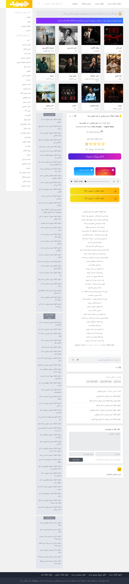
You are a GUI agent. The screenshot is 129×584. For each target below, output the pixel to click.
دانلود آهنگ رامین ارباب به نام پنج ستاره (50, 127)
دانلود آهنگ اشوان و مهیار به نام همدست (50, 411)
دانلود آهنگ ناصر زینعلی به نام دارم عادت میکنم (50, 508)
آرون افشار (26, 49)
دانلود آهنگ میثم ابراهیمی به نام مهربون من (50, 481)
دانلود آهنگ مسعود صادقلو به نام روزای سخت (50, 370)
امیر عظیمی (26, 97)
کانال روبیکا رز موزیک (95, 156)
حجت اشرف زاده (24, 172)
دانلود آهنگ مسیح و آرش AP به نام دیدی (49, 488)
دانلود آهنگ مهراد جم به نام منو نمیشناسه (51, 377)
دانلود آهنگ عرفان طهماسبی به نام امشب (50, 384)
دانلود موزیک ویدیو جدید (97, 574)
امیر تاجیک (26, 88)
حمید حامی (26, 181)
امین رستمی (26, 106)
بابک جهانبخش (25, 124)
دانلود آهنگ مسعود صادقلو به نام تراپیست (50, 436)
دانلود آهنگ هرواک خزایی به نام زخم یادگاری (50, 134)
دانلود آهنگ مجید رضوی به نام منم (49, 329)
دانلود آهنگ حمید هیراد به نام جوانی (51, 120)
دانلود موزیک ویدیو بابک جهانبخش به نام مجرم (49, 291)
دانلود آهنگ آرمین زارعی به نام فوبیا (49, 365)
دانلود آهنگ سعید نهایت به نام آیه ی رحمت (50, 305)
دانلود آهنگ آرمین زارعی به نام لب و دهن (50, 404)
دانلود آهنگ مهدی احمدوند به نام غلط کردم (50, 323)
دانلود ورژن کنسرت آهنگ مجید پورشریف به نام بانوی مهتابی (51, 210)
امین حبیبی (26, 102)
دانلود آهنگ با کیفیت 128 (94, 198)
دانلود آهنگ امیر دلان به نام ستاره (50, 146)
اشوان (28, 71)
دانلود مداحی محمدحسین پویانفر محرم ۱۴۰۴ (50, 562)
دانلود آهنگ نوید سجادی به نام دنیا (49, 261)
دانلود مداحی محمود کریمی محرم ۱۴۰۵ (50, 530)
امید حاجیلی (26, 84)
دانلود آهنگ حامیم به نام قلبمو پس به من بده (49, 429)
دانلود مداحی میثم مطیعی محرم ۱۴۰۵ (50, 524)
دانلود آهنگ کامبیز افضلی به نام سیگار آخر (51, 298)
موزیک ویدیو (26, 26)
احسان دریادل (25, 58)
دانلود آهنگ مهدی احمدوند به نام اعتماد (50, 397)
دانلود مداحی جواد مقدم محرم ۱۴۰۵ (49, 557)
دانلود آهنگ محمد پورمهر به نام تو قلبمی (50, 190)
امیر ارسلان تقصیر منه (93, 429)
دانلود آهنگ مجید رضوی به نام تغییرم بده (51, 474)
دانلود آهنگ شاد (47, 574)
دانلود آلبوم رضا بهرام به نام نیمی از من (50, 418)
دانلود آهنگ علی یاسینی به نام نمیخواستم (51, 390)
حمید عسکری (25, 185)
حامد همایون (26, 163)
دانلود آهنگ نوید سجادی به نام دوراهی (51, 249)
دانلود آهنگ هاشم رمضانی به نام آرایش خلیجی (50, 176)
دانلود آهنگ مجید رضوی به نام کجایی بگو (51, 341)
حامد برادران (26, 159)
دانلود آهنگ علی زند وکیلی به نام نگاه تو (50, 442)
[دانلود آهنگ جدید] (19, 4)
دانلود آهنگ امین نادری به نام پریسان (51, 197)
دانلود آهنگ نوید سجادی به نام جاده (51, 285)
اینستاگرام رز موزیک (105, 171)
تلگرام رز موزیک (84, 170)
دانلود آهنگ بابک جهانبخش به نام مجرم (50, 494)
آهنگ (117, 452)
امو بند (28, 80)
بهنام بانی (27, 137)
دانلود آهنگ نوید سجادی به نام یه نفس (50, 256)
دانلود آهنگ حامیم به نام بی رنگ (50, 455)
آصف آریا (27, 53)
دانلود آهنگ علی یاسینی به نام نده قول (50, 334)
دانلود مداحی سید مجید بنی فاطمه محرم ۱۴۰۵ (50, 544)
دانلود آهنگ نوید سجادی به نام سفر (49, 279)
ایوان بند (27, 115)
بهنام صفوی (26, 141)
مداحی (28, 30)
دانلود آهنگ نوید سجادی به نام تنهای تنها (51, 235)
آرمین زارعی (26, 44)
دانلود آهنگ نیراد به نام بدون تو (50, 151)
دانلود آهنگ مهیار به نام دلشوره (51, 223)
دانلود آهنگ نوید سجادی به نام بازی (51, 228)
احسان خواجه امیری (23, 62)
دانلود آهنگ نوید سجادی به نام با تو (50, 273)
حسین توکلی (26, 177)
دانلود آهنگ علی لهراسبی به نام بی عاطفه (50, 460)
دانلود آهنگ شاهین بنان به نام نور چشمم (50, 204)
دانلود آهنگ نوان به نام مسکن (51, 347)
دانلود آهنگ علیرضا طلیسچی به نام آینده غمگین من (50, 467)
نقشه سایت (99, 3)
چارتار (28, 155)
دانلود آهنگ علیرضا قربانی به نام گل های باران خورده (49, 501)
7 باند (28, 40)
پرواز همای (26, 150)
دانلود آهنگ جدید (114, 3)
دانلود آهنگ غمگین (62, 574)
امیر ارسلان (117, 466)
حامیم (28, 168)
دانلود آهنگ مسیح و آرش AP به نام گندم (49, 359)
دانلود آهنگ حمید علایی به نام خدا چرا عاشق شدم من (49, 163)
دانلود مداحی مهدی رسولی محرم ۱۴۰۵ (50, 551)
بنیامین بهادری (25, 133)
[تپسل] (77, 164)
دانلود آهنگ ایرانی (105, 466)
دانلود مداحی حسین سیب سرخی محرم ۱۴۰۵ (50, 537)
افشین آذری (26, 75)
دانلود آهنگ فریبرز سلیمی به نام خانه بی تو (51, 183)
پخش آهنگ (86, 3)
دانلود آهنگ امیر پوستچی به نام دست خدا (50, 170)
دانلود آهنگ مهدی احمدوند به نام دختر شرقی (50, 217)
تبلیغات (75, 3)
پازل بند (27, 146)
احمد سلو (27, 66)
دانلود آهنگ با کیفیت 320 (94, 191)
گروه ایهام (27, 119)
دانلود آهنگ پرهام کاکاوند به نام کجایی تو (51, 156)
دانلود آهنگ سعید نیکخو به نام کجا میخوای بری (49, 141)
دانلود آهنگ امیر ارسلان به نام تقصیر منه (103, 116)
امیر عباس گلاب (25, 93)
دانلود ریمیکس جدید (78, 574)
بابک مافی (27, 128)
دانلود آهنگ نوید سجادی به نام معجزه (51, 242)
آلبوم (28, 21)
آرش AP (27, 110)
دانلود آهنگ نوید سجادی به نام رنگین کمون (51, 267)
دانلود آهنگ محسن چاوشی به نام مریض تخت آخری (50, 449)
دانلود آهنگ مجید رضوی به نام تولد (49, 423)
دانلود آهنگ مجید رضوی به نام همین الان (51, 352)
